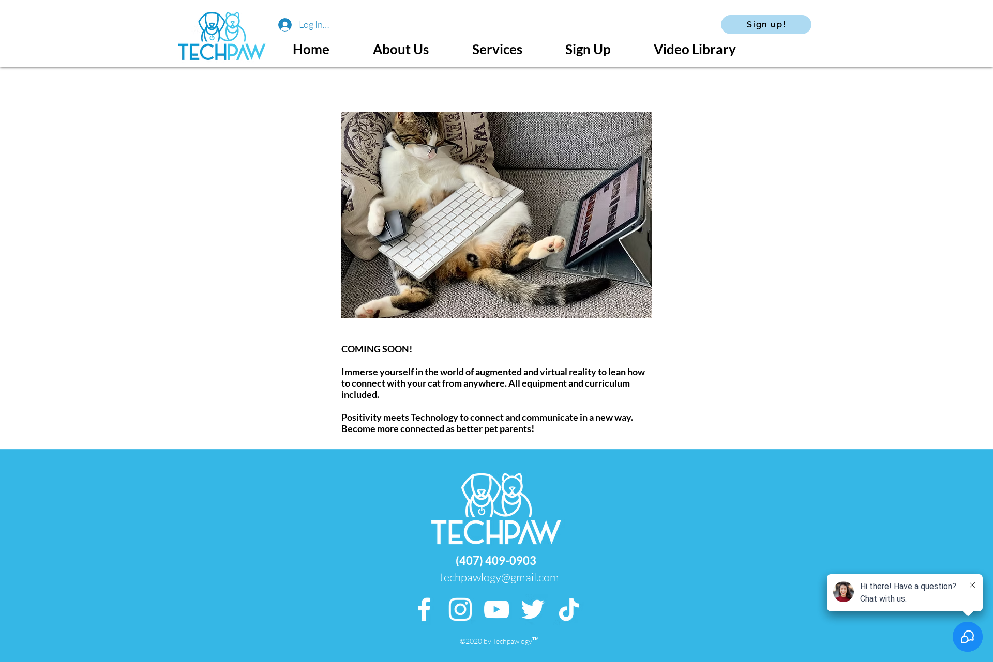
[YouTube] (496, 609)
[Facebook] (424, 609)
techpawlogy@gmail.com (499, 577)
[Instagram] (460, 609)
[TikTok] (568, 609)
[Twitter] (532, 609)
